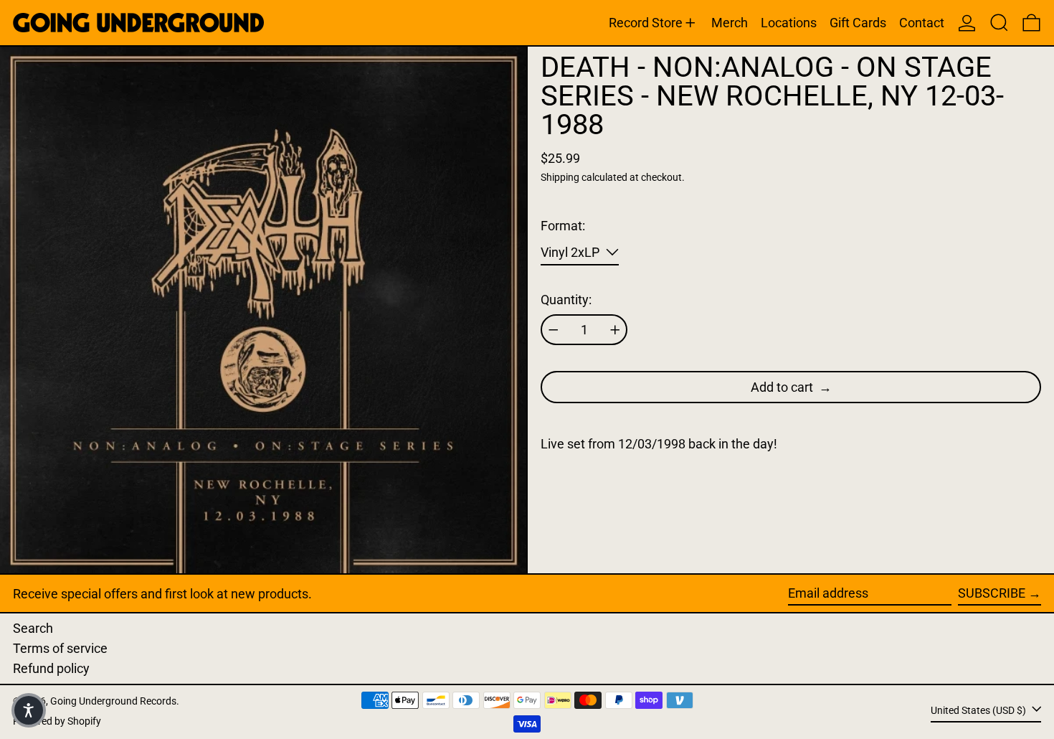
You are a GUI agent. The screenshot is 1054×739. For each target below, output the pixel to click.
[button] (999, 22)
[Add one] (615, 330)
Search (33, 628)
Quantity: (566, 299)
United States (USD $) (979, 711)
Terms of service (60, 648)
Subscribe (991, 593)
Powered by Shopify (57, 721)
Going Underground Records (113, 701)
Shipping (560, 177)
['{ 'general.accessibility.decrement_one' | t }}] (554, 330)
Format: (563, 225)
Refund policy (51, 668)
